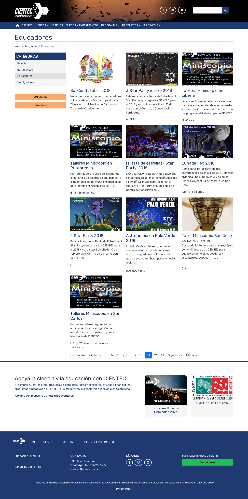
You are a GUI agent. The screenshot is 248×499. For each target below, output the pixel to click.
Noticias (57, 25)
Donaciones (40, 105)
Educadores (24, 76)
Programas (109, 25)
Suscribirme (207, 462)
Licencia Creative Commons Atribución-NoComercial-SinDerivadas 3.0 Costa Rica (135, 482)
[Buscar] (225, 10)
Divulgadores (25, 82)
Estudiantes (25, 69)
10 (141, 355)
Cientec (48, 442)
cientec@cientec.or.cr (84, 469)
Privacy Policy (124, 489)
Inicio (18, 46)
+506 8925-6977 (95, 465)
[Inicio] (85, 11)
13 (162, 355)
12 (155, 355)
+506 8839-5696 (86, 461)
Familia (21, 63)
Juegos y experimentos (82, 25)
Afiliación (40, 97)
